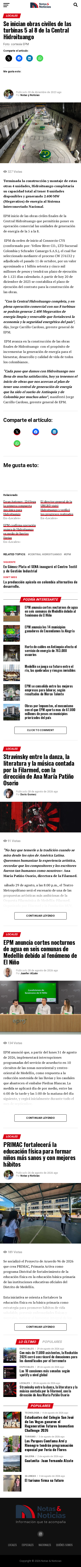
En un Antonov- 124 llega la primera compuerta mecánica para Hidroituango (19, 507)
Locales (12, 1545)
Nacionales (45, 1545)
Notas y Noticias (30, 95)
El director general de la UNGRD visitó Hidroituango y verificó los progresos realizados (56, 507)
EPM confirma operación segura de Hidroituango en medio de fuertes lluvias (19, 531)
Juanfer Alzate (29, 973)
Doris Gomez (28, 794)
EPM (68, 554)
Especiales (28, 1545)
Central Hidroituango (45, 554)
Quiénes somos (64, 1545)
